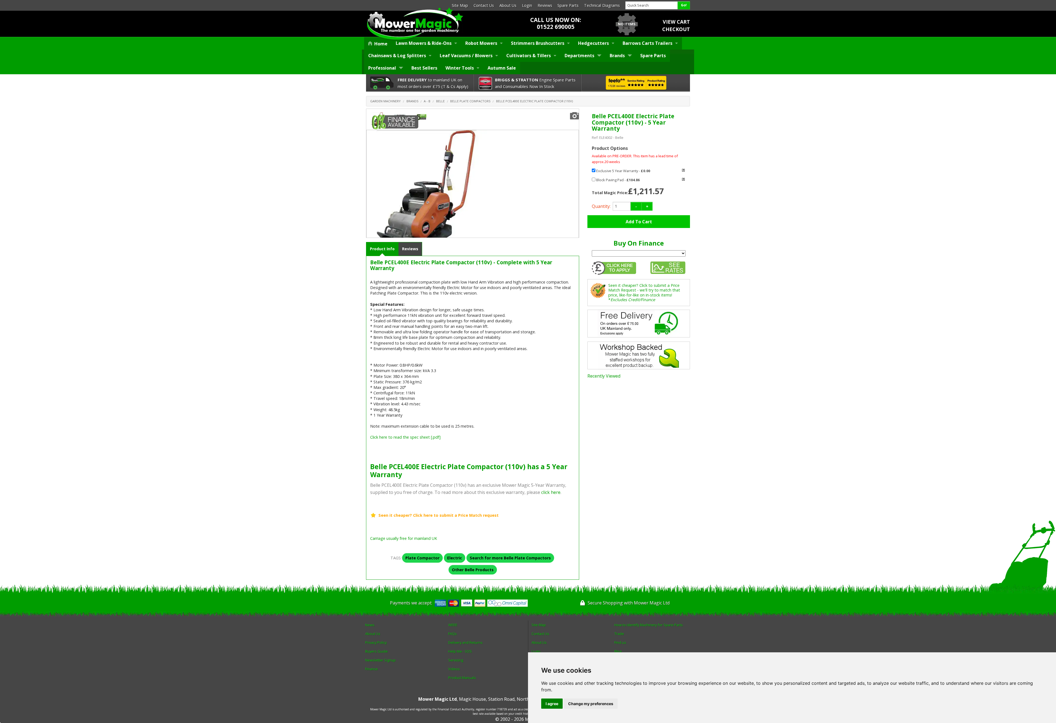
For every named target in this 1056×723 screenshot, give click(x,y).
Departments (579, 56)
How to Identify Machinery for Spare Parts (648, 624)
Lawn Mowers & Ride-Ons (424, 43)
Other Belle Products (473, 569)
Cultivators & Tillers (528, 56)
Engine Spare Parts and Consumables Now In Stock (535, 83)
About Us (507, 5)
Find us (620, 642)
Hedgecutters (593, 43)
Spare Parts (568, 5)
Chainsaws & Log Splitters (397, 56)
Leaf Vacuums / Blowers (466, 56)
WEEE (452, 624)
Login (527, 5)
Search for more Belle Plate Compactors (510, 557)
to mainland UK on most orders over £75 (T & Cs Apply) (433, 83)
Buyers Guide (376, 651)
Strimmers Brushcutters (537, 43)
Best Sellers (424, 68)
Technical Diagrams (602, 5)
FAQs (452, 633)
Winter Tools (460, 68)
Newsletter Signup (380, 660)
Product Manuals (462, 677)
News (370, 624)
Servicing (455, 660)
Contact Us (484, 5)
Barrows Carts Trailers (647, 43)
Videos (454, 668)
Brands (617, 56)
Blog (618, 651)
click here (550, 492)
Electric (454, 557)
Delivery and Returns (465, 642)
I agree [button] (552, 703)
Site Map (460, 5)
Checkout (676, 29)
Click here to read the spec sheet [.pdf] (405, 437)
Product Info (382, 248)
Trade (619, 633)
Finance (371, 668)
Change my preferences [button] (590, 703)
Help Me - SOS (460, 651)
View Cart (676, 21)
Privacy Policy (376, 642)
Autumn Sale (502, 68)
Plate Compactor (422, 557)
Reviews (545, 5)
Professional (382, 68)
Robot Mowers (481, 43)
